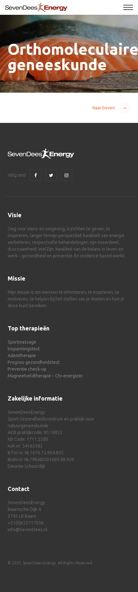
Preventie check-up (27, 369)
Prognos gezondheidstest (34, 362)
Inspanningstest (24, 348)
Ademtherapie (22, 355)
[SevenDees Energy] (36, 7)
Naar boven (103, 108)
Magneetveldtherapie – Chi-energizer (45, 375)
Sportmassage (22, 342)
